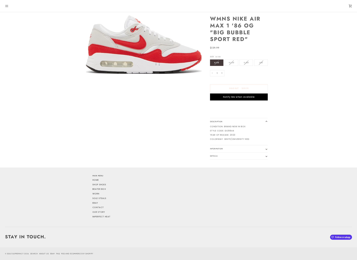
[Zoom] (144, 44)
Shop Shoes (99, 184)
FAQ (58, 254)
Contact (98, 207)
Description (216, 121)
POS (63, 254)
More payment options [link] (224, 113)
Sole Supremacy (15, 254)
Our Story (98, 212)
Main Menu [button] (97, 176)
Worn (95, 193)
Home (95, 180)
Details (214, 156)
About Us (44, 254)
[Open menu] (9, 6)
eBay (95, 203)
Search (34, 254)
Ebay (52, 254)
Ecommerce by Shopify (81, 254)
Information (216, 149)
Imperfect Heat (101, 216)
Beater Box (99, 189)
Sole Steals (99, 198)
